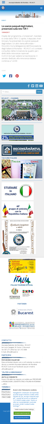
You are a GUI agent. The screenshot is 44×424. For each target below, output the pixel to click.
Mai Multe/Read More (22, 417)
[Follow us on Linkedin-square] (36, 85)
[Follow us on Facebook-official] (28, 85)
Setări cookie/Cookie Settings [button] (24, 409)
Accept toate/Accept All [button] (22, 413)
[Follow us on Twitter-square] (32, 85)
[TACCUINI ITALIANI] (22, 178)
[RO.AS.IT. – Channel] (22, 120)
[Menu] (41, 8)
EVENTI (4, 20)
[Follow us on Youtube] (40, 85)
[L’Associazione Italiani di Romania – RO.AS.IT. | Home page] (3, 8)
